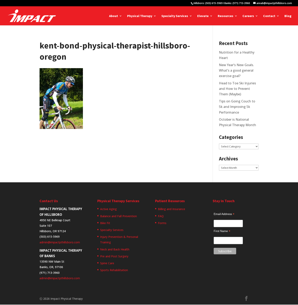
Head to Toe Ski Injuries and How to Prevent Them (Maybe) (237, 88)
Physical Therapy (139, 16)
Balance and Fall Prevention (118, 216)
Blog (288, 16)
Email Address (224, 214)
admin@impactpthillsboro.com (60, 242)
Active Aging (108, 209)
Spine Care (107, 263)
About (113, 16)
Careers (248, 16)
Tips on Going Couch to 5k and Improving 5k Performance (237, 106)
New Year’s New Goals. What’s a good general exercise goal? (236, 70)
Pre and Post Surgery (114, 256)
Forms (162, 223)
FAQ (161, 216)
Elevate (203, 16)
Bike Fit (105, 223)
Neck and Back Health (114, 249)
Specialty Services (174, 16)
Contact (269, 16)
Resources (225, 16)
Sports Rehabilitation (114, 270)
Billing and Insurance (171, 209)
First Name (222, 231)
